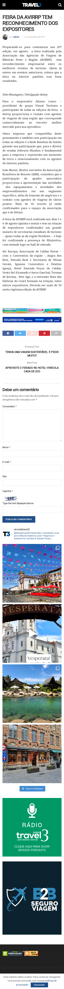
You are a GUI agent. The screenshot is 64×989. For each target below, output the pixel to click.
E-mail (6, 461)
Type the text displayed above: (18, 503)
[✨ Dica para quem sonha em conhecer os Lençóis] (32, 693)
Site (4, 476)
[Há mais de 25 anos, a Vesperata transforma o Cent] (32, 633)
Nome (6, 447)
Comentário (9, 406)
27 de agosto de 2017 (34, 37)
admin (16, 37)
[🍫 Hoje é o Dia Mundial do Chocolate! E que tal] (32, 754)
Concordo (39, 985)
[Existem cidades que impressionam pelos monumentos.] (32, 573)
